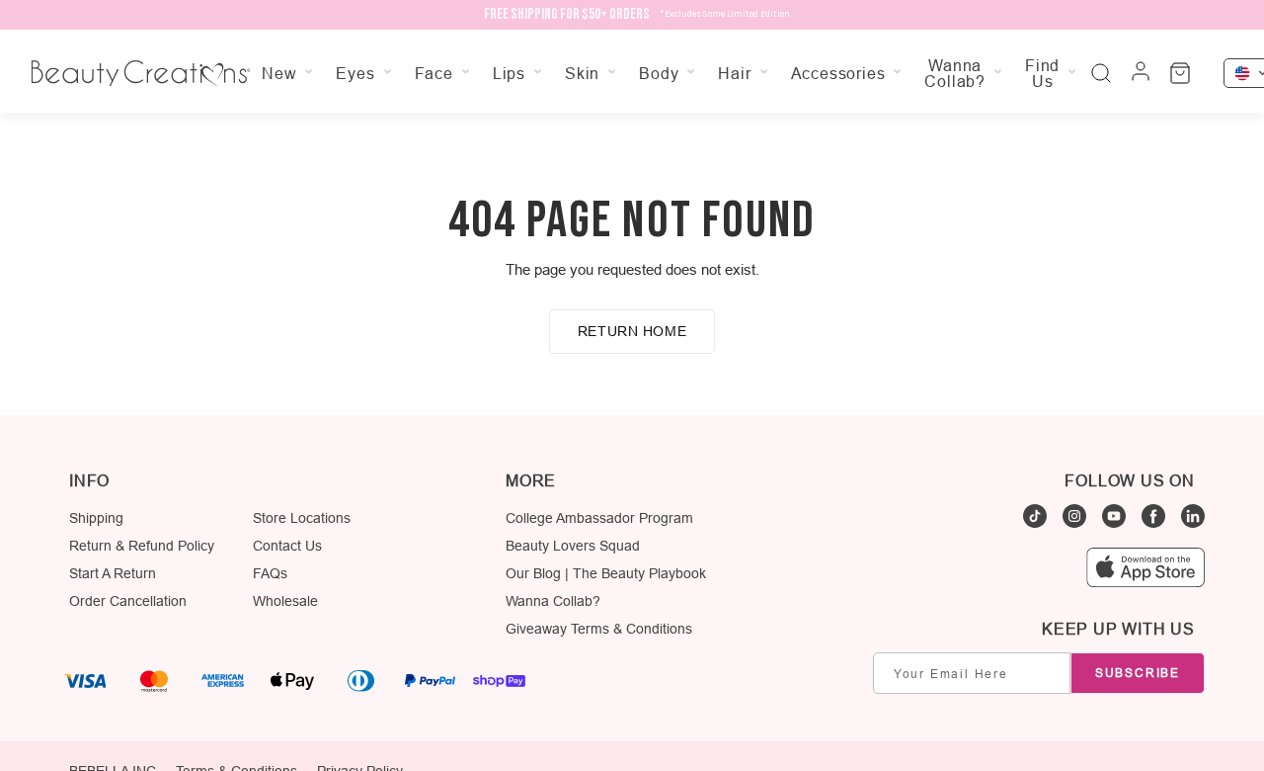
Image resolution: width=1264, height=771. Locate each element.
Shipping (96, 518)
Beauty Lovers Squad (573, 546)
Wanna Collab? (553, 601)
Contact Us (287, 546)
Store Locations (302, 518)
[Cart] (1180, 73)
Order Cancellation (128, 601)
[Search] (1101, 73)
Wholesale (285, 601)
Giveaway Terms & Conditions (599, 629)
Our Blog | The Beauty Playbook (606, 573)
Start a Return (112, 573)
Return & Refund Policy (141, 546)
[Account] (1140, 73)
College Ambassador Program (599, 518)
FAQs (270, 573)
